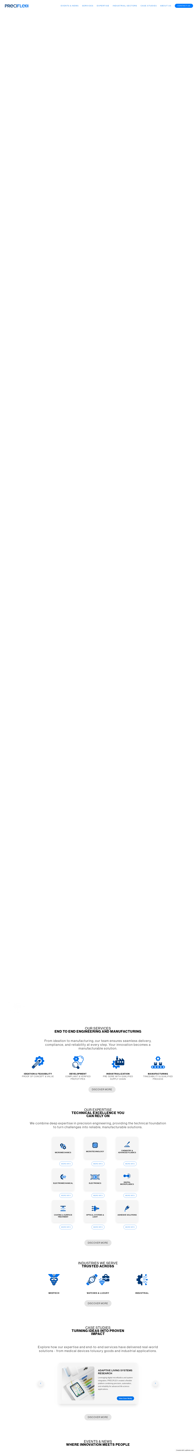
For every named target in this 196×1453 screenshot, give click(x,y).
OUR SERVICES (135, 1011)
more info (66, 1164)
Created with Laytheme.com (185, 1450)
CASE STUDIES (182, 1011)
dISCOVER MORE (102, 1089)
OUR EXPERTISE (159, 1011)
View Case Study (125, 1398)
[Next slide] (155, 1383)
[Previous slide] (40, 1383)
